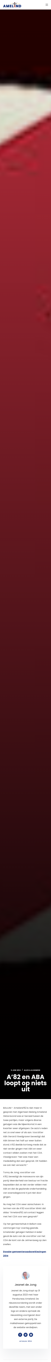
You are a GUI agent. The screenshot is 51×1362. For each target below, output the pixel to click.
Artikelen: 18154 (25, 1341)
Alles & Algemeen (32, 1070)
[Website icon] (26, 1335)
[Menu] (47, 5)
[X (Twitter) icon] (31, 1335)
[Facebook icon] (20, 1335)
